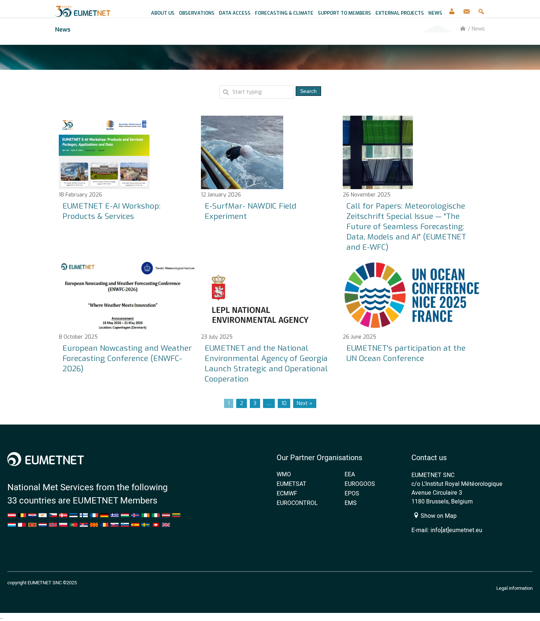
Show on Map (438, 516)
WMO (284, 474)
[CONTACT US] (466, 9)
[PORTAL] (451, 9)
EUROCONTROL (297, 502)
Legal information (514, 588)
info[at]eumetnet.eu (456, 530)
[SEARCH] (481, 9)
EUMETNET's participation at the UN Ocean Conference (405, 353)
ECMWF (287, 493)
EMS (351, 502)
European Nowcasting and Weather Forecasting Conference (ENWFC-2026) (127, 358)
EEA (350, 474)
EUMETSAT (291, 483)
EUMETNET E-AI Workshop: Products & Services (111, 211)
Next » (305, 403)
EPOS (352, 493)
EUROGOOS (360, 483)
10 (284, 403)
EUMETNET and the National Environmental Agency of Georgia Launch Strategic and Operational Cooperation (266, 363)
